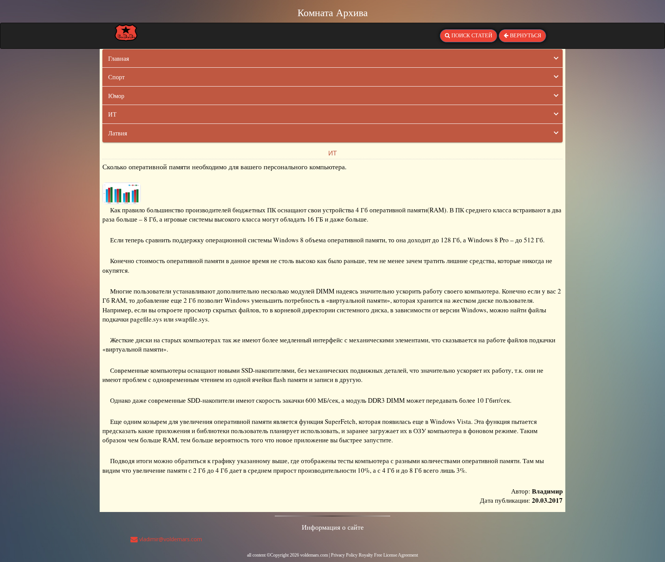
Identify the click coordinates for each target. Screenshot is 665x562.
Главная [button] (118, 58)
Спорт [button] (116, 77)
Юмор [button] (116, 96)
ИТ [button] (112, 114)
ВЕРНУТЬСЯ (524, 35)
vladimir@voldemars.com (170, 539)
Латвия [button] (117, 133)
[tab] (332, 58)
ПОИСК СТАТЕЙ (471, 35)
